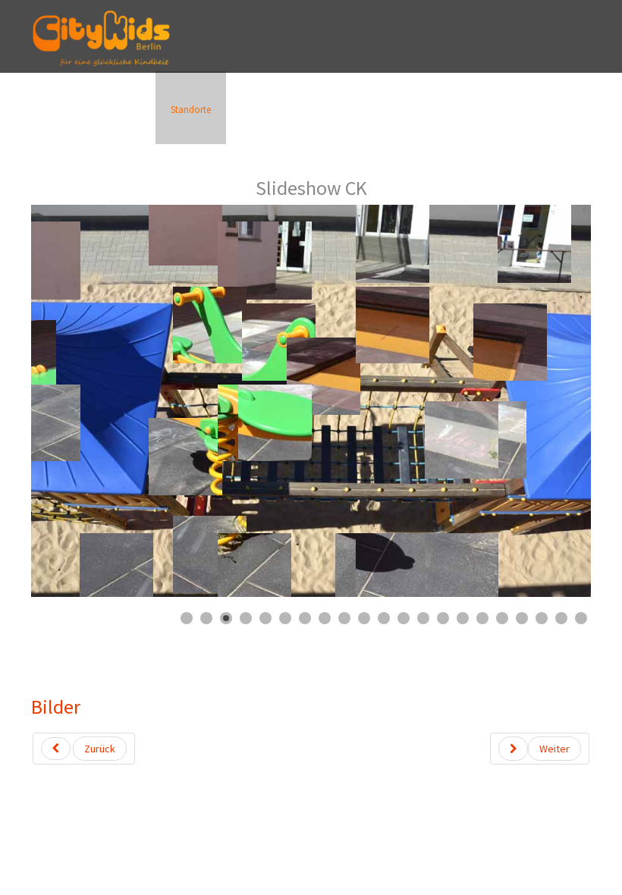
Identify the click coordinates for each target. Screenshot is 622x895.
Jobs (419, 109)
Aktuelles (116, 109)
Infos (52, 109)
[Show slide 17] (502, 618)
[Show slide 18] (522, 618)
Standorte (191, 109)
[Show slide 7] (305, 618)
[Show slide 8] (325, 618)
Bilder (55, 706)
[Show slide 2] (206, 618)
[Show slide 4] (246, 618)
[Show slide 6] (285, 618)
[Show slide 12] (403, 618)
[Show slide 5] (265, 618)
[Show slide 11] (384, 618)
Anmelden (267, 109)
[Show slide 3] (226, 618)
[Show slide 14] (443, 618)
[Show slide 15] (463, 618)
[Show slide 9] (344, 618)
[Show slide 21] (581, 618)
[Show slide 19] (542, 618)
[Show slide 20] (561, 618)
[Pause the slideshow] (544, 401)
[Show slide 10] (364, 618)
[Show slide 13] (423, 618)
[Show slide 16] (482, 618)
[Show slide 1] (187, 618)
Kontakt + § (348, 109)
